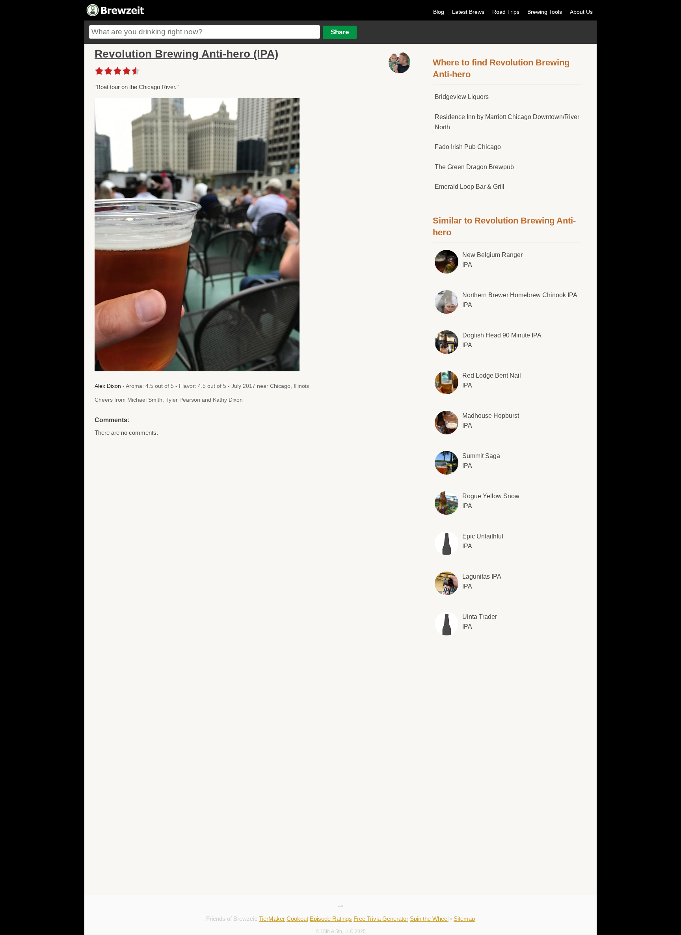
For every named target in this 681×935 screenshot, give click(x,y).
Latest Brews (468, 12)
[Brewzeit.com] (115, 15)
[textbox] (204, 32)
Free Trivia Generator (381, 918)
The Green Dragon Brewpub (474, 167)
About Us (581, 12)
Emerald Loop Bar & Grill (469, 186)
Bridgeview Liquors (462, 96)
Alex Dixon (108, 386)
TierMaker (272, 918)
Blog (438, 12)
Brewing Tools (544, 12)
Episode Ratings (331, 918)
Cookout (297, 918)
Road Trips (505, 12)
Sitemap (464, 918)
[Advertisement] (507, 707)
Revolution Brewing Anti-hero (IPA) (186, 54)
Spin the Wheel (429, 918)
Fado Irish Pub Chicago (468, 146)
